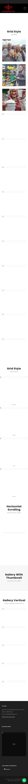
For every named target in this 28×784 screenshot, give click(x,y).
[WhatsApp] (24, 780)
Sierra (14, 744)
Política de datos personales (8, 717)
